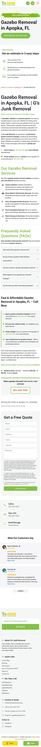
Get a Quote (5, 666)
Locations (9, 87)
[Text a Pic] (4, 514)
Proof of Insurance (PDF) (10, 668)
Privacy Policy (11, 484)
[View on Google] (4, 547)
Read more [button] (11, 561)
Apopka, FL (18, 87)
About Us (5, 671)
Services (4, 663)
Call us (11, 504)
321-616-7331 (20, 150)
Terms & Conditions (24, 484)
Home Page (6, 660)
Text (33, 743)
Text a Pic (12, 513)
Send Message (14, 522)
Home (3, 87)
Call (11, 743)
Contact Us (5, 674)
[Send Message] (4, 523)
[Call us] (4, 505)
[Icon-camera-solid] (33, 3)
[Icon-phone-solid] (28, 3)
